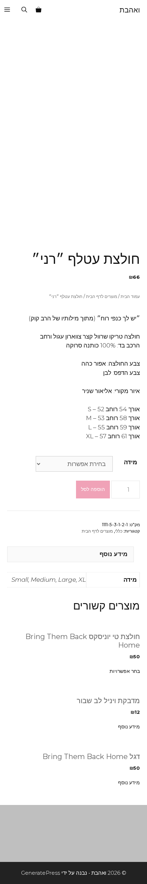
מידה (130, 462)
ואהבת (130, 10)
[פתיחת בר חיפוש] (24, 10)
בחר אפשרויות (125, 671)
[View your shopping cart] (38, 10)
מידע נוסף (113, 554)
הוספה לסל (93, 489)
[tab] (70, 554)
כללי (118, 531)
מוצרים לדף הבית (101, 296)
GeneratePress (40, 872)
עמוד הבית (130, 296)
